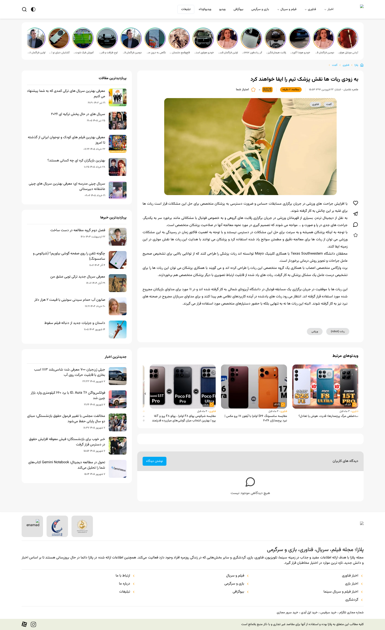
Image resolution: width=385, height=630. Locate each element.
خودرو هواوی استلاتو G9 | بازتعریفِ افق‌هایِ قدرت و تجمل (203, 52)
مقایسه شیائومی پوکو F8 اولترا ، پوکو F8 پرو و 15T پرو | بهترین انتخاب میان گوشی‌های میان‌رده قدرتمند (184, 418)
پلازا (356, 65)
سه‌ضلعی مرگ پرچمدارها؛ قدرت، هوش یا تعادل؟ (328, 416)
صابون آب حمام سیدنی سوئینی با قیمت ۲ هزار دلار (69, 300)
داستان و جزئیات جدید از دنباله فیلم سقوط (74, 323)
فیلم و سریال (288, 9)
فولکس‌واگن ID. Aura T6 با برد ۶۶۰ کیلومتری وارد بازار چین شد (68, 395)
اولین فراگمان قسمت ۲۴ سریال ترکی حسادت (35, 52)
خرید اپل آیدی (309, 612)
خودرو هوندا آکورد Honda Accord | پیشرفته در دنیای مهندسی (300, 52)
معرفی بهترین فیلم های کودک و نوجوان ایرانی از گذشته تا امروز (66, 140)
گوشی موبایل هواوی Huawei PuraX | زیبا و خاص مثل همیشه (348, 52)
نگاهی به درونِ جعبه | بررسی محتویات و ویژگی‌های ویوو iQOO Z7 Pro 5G (155, 52)
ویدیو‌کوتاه (205, 9)
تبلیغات (185, 9)
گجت (334, 65)
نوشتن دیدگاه (154, 461)
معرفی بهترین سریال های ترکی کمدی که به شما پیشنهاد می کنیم (66, 94)
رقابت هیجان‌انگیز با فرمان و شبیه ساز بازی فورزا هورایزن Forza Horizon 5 (276, 52)
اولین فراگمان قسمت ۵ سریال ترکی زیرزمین (227, 52)
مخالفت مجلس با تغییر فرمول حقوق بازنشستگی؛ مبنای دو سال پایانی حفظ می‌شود (66, 419)
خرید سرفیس (328, 612)
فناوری (312, 9)
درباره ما (124, 584)
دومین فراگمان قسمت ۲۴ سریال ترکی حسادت (131, 52)
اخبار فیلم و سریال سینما (341, 592)
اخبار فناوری (350, 576)
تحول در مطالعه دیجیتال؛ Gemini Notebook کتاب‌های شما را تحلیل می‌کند (66, 465)
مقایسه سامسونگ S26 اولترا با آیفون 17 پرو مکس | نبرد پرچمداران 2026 (256, 418)
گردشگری (351, 600)
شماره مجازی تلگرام (351, 612)
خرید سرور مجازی (287, 612)
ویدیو (222, 9)
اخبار (330, 9)
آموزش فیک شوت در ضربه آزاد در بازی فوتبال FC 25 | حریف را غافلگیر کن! (83, 52)
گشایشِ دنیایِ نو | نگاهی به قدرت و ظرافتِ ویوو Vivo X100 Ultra (59, 52)
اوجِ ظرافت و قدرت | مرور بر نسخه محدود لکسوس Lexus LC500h (107, 52)
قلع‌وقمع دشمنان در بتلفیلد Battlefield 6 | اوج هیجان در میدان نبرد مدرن (179, 52)
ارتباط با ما (123, 576)
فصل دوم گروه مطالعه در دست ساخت (77, 230)
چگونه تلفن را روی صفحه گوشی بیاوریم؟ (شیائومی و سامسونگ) (69, 256)
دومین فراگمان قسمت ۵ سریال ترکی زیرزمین (324, 52)
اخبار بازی (351, 584)
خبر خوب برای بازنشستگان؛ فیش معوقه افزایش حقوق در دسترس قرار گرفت (67, 442)
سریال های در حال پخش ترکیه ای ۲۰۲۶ (78, 114)
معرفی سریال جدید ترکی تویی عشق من (77, 277)
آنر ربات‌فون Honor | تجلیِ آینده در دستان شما (252, 52)
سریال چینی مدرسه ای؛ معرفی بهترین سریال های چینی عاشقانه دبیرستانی (67, 186)
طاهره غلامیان (351, 90)
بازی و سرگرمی (260, 9)
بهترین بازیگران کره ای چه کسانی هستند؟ (76, 160)
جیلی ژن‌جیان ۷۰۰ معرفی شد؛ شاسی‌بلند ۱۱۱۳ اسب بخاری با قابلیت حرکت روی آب (69, 372)
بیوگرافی (238, 9)
